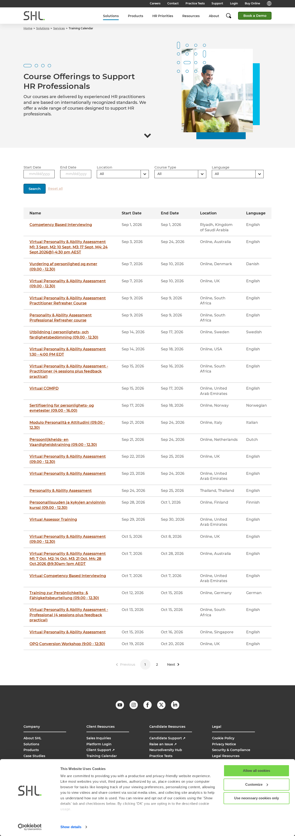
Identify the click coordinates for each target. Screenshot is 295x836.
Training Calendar (101, 756)
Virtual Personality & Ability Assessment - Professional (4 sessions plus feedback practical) (69, 614)
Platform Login (99, 744)
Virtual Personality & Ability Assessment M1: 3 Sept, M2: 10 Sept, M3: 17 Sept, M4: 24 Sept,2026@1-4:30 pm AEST (69, 247)
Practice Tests (195, 3)
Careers (155, 3)
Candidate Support (167, 738)
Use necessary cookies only (256, 798)
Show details (70, 827)
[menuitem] (110, 15)
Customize (254, 784)
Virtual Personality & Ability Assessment (68, 473)
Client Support (100, 750)
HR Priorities (162, 16)
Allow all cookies (256, 771)
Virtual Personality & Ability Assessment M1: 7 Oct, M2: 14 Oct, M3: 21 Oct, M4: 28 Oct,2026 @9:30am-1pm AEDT (68, 558)
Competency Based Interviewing (61, 225)
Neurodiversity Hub (165, 750)
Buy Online (252, 3)
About (214, 16)
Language (220, 167)
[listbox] (123, 174)
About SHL (32, 738)
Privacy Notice (224, 744)
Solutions (111, 16)
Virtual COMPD (44, 388)
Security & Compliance (231, 750)
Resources (191, 16)
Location (104, 167)
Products (135, 16)
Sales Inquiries (98, 738)
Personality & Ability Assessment (61, 490)
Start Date (32, 167)
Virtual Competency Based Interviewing (68, 576)
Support (217, 3)
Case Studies (34, 756)
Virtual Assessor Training (53, 519)
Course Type (165, 167)
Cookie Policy (223, 738)
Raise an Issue (163, 744)
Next (171, 664)
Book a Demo (254, 16)
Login (234, 3)
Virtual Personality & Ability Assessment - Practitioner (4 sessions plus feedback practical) (69, 371)
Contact (173, 3)
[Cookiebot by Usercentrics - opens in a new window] (30, 827)
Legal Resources (225, 756)
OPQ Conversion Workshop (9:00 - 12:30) (67, 644)
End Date (68, 167)
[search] (231, 15)
